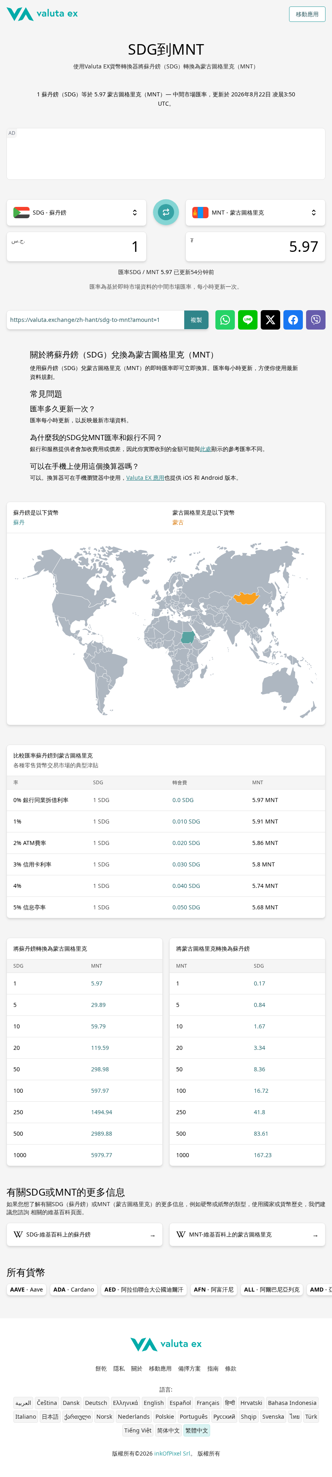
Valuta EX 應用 (145, 477)
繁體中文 (196, 1430)
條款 (230, 1368)
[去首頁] (42, 14)
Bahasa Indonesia (292, 1403)
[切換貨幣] (166, 212)
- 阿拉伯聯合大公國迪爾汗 (143, 1289)
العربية (23, 1403)
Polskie (164, 1416)
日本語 (50, 1416)
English (154, 1403)
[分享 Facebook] (293, 320)
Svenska (273, 1416)
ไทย (295, 1416)
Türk (311, 1416)
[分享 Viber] (316, 320)
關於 (137, 1368)
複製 (196, 319)
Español (180, 1403)
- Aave (26, 1289)
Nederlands (134, 1416)
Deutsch (96, 1403)
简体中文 (168, 1430)
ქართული (77, 1416)
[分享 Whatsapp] (225, 320)
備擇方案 (189, 1368)
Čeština (47, 1403)
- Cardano (73, 1289)
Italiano (25, 1416)
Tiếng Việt (137, 1430)
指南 (213, 1368)
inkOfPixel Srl (172, 1453)
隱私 (119, 1368)
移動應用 (307, 14)
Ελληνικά (125, 1403)
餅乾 (101, 1368)
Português (194, 1416)
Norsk (104, 1416)
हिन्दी (230, 1403)
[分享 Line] (248, 320)
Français (208, 1403)
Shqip (249, 1416)
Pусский (224, 1416)
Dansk (71, 1403)
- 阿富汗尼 (214, 1289)
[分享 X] (270, 320)
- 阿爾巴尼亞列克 (272, 1289)
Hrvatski (251, 1403)
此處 (205, 449)
